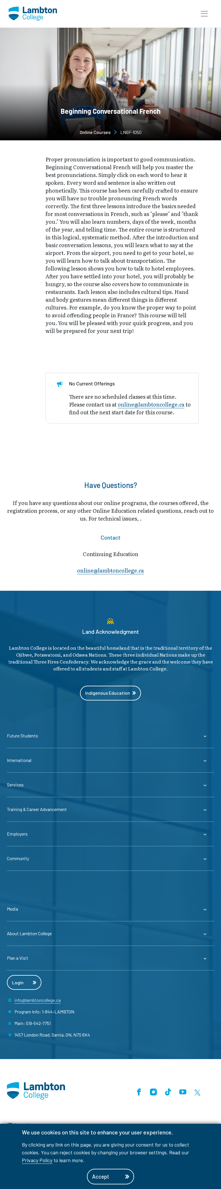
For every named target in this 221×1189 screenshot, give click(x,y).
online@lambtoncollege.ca (151, 404)
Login (18, 982)
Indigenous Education (107, 693)
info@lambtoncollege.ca (37, 1000)
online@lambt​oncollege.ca (110, 570)
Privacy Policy (37, 1160)
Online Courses (95, 132)
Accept (100, 1176)
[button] (204, 14)
